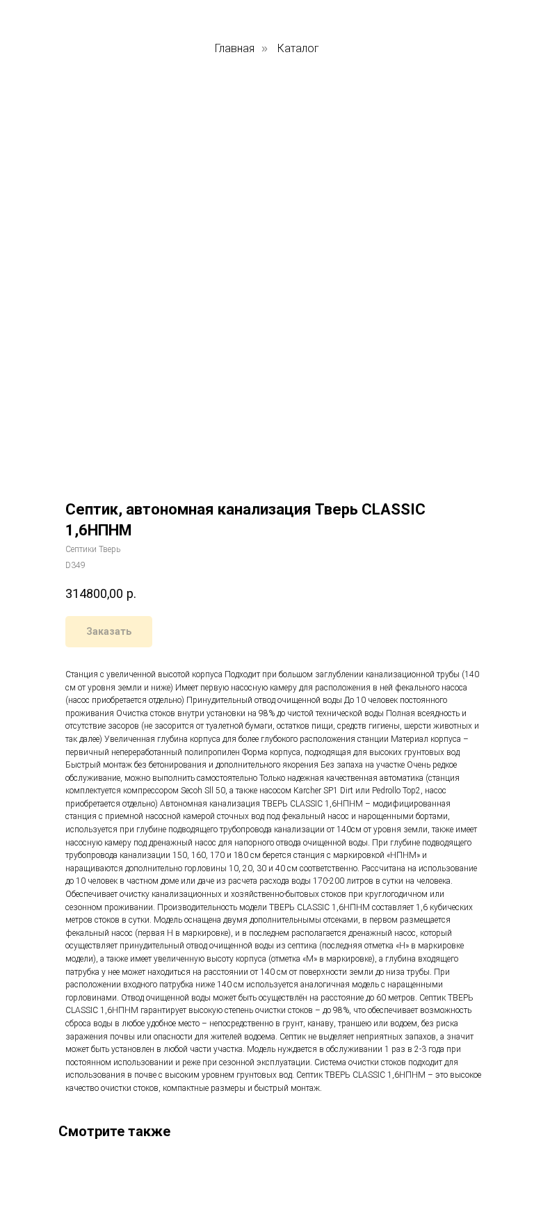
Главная (234, 48)
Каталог (298, 48)
